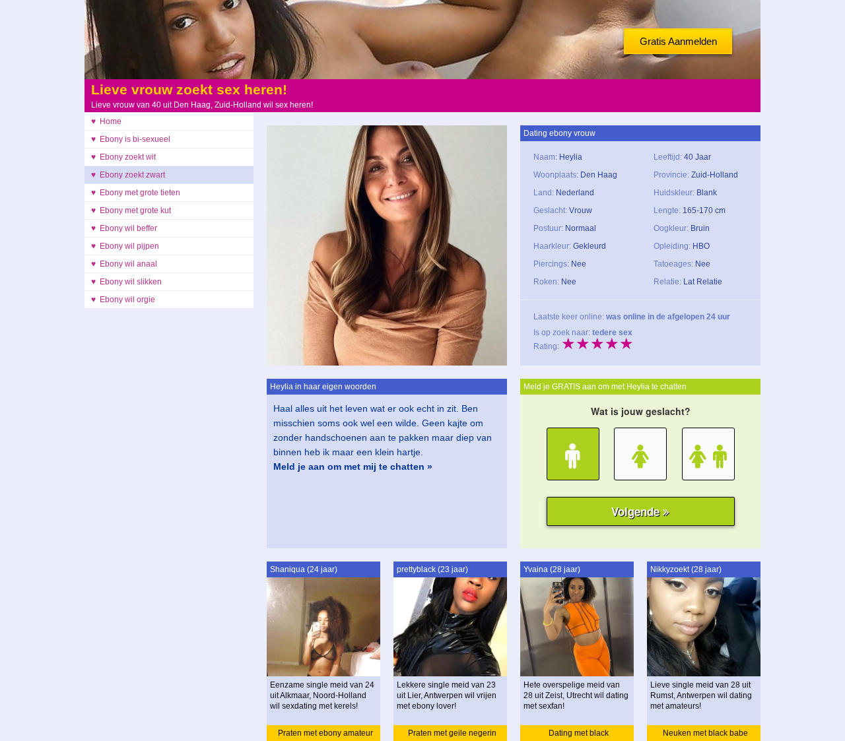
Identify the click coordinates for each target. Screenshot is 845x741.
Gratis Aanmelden (678, 41)
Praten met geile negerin (452, 733)
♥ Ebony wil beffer (124, 228)
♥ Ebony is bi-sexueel (130, 139)
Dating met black (579, 733)
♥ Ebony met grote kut (131, 210)
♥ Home (106, 121)
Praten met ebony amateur (325, 733)
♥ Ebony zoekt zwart (128, 174)
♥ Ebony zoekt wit (123, 157)
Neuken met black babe (705, 733)
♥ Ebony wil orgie (123, 299)
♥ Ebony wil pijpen (125, 246)
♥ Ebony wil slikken (126, 281)
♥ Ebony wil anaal (124, 264)
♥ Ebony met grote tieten (135, 192)
